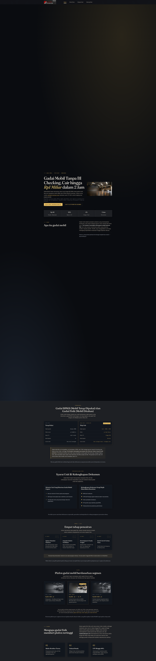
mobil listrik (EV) (93, 612)
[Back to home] (50, 2)
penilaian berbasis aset (53, 195)
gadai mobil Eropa (77, 612)
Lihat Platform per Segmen (73, 204)
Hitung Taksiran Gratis (54, 204)
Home (65, 2)
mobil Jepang (85, 612)
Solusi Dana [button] (72, 2)
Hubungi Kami (89, 2)
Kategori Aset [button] (80, 2)
